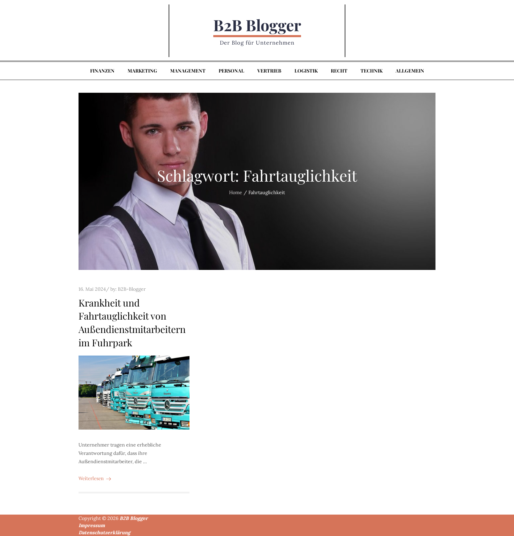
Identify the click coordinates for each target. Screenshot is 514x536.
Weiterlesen (91, 478)
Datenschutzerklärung (104, 532)
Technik (372, 70)
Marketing (142, 70)
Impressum (92, 525)
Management (188, 70)
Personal (231, 70)
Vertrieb (269, 70)
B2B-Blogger (132, 289)
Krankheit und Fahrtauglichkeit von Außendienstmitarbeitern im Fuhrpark (132, 322)
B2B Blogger (257, 25)
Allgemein (410, 70)
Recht (339, 70)
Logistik (306, 70)
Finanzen (102, 70)
